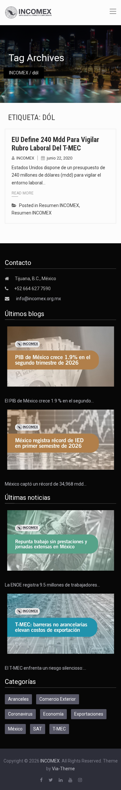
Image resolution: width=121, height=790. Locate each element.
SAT (37, 728)
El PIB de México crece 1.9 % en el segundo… (49, 400)
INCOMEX (18, 72)
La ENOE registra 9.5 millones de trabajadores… (52, 584)
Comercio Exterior (57, 699)
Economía (53, 714)
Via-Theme (63, 768)
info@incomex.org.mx (38, 298)
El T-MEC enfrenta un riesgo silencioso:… (45, 668)
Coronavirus (20, 714)
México (15, 728)
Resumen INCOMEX (59, 205)
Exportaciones (88, 714)
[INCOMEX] (28, 12)
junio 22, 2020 (59, 158)
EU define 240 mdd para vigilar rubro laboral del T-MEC (55, 144)
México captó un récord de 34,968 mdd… (45, 484)
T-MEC (59, 728)
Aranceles (18, 699)
